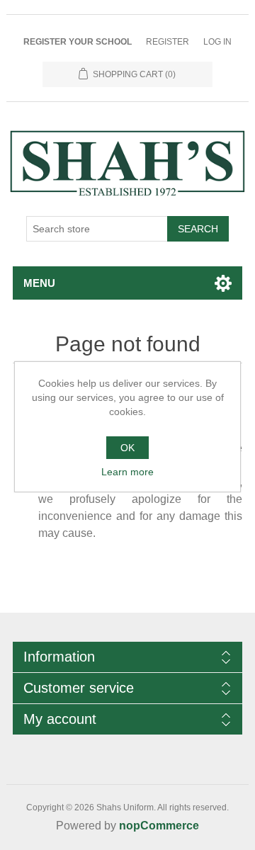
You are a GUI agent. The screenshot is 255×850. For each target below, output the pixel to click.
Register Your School (77, 42)
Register (167, 42)
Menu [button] (39, 283)
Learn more (127, 471)
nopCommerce (159, 826)
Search (198, 228)
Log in (217, 42)
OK (127, 447)
